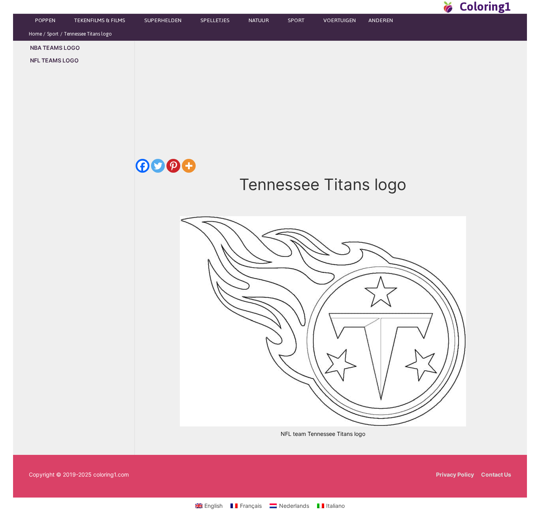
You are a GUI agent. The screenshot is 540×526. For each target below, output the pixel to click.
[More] (189, 166)
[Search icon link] (433, 6)
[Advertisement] (81, 205)
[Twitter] (158, 166)
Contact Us (496, 474)
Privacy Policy (455, 474)
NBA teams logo (55, 47)
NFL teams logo (54, 60)
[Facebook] (142, 166)
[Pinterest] (173, 166)
